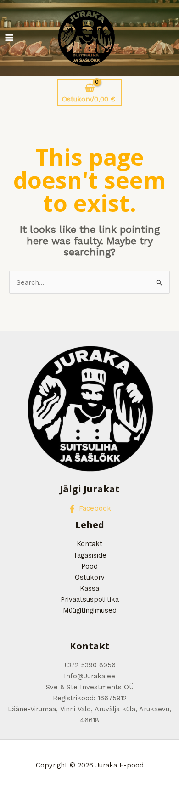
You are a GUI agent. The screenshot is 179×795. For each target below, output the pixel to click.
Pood (89, 566)
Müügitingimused (90, 610)
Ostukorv (90, 577)
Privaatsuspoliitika (90, 599)
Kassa (89, 588)
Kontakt (89, 544)
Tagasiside (89, 555)
